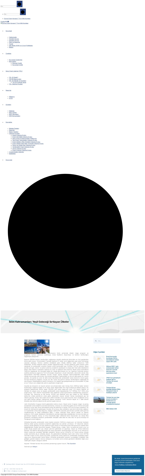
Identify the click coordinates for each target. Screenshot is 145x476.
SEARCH (19, 1)
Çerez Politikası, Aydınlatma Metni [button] (125, 465)
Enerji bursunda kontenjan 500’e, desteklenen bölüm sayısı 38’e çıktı (112, 359)
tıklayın (35, 446)
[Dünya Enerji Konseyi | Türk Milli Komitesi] (14, 23)
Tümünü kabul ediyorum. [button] (123, 470)
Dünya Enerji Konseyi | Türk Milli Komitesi (17, 18)
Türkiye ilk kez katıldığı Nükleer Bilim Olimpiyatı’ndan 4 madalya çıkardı (113, 390)
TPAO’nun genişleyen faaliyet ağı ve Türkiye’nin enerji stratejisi (113, 380)
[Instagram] (7, 21)
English (3, 21)
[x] (6, 21)
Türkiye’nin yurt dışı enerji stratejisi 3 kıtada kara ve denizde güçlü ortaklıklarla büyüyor (113, 401)
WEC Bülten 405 (111, 409)
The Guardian (71, 443)
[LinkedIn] (8, 21)
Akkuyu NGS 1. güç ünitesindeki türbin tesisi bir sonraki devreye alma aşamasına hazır (112, 369)
